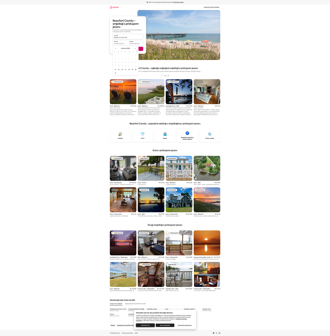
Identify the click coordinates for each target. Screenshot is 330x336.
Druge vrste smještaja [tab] (116, 303)
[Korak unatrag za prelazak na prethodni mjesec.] (115, 48)
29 (132, 69)
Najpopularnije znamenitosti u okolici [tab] (135, 303)
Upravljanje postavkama (185, 325)
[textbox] (120, 43)
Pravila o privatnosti (127, 333)
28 (129, 69)
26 (122, 69)
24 (115, 69)
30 (135, 69)
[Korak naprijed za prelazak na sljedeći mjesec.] (135, 48)
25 (118, 69)
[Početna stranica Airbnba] (114, 7)
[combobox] (128, 37)
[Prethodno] (161, 75)
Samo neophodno (165, 325)
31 (115, 73)
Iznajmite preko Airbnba (211, 7)
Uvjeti (136, 333)
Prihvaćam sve (145, 325)
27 (125, 69)
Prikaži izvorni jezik (178, 2)
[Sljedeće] (168, 75)
